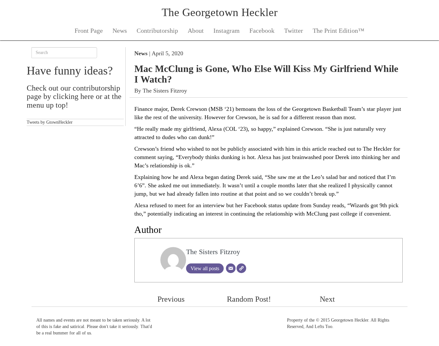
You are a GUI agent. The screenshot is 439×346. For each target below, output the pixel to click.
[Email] (231, 268)
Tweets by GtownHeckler (50, 122)
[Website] (241, 268)
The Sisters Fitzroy (165, 90)
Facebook (261, 30)
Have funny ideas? (70, 70)
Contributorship (157, 30)
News (119, 30)
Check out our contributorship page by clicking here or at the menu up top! (74, 96)
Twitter (293, 30)
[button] (187, 299)
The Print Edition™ (338, 30)
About (196, 30)
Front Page (89, 30)
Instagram (226, 30)
